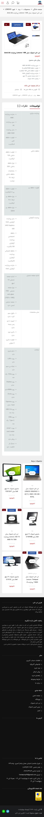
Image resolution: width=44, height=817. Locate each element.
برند (19, 9)
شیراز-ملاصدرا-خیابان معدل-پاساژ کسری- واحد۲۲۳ (24, 763)
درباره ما (37, 683)
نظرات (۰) (22, 106)
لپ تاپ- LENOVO (27, 95)
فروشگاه (37, 699)
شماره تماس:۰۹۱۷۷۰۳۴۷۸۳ (32, 771)
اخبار (38, 711)
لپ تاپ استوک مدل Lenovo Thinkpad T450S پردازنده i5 (32, 580)
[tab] (35, 106)
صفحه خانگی (37, 9)
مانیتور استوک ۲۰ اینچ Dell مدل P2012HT (12, 490)
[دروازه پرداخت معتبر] (38, 800)
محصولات (26, 9)
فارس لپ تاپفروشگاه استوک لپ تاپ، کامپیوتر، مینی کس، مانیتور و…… (40, 3)
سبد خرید (37, 668)
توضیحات (35, 106)
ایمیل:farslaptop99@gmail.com (29, 775)
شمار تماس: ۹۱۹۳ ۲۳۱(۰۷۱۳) (31, 767)
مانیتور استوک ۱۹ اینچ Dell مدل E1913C (12, 578)
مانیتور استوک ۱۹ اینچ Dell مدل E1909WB (32, 535)
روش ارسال (36, 672)
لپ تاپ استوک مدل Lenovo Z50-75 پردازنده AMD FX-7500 (12, 537)
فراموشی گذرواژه (35, 664)
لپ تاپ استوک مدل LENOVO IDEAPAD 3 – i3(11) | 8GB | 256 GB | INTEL (32, 492)
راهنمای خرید (36, 675)
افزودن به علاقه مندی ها (31, 89)
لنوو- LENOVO (10, 9)
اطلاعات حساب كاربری (33, 660)
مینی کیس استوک (34, 707)
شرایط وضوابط (35, 679)
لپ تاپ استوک (35, 703)
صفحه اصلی (36, 695)
